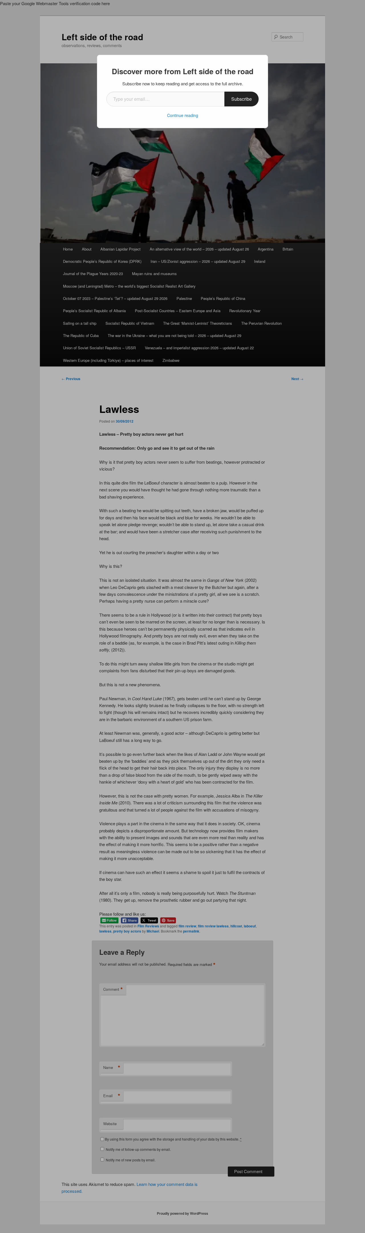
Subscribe (241, 99)
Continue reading (182, 115)
